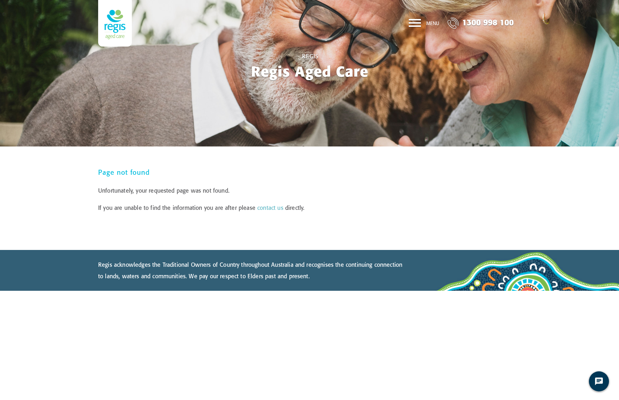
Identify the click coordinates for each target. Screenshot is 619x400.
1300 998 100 (488, 22)
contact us (270, 207)
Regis (310, 56)
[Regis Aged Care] (115, 23)
